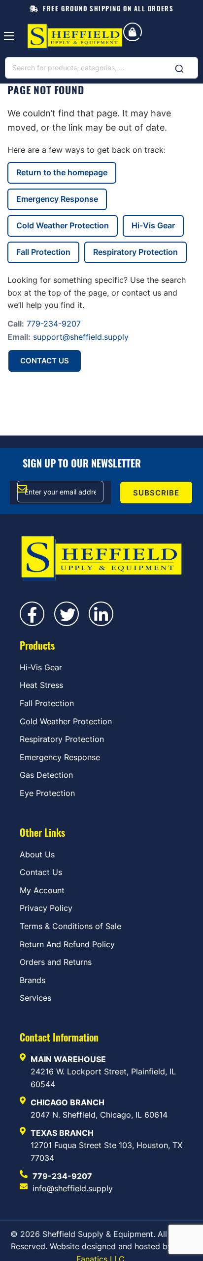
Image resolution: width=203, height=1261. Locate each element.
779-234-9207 (54, 324)
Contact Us (44, 360)
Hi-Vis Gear (153, 225)
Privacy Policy (46, 908)
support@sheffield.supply (81, 337)
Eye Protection (47, 793)
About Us (37, 854)
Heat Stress (41, 685)
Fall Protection (43, 252)
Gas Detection (46, 775)
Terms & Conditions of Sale (70, 926)
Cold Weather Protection (62, 225)
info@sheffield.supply (73, 1188)
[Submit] (179, 66)
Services (35, 998)
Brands (32, 980)
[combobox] (101, 68)
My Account (42, 890)
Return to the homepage (61, 172)
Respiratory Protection (135, 252)
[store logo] (75, 37)
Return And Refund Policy (67, 944)
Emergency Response (57, 199)
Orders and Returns (56, 962)
